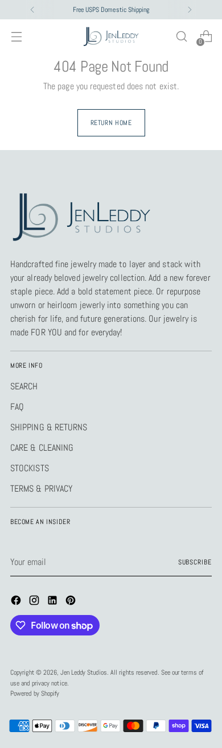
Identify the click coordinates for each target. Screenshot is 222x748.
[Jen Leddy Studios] (111, 36)
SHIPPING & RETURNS (48, 427)
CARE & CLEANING (41, 448)
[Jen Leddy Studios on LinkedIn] (53, 602)
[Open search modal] (181, 36)
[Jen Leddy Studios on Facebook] (17, 602)
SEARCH (24, 386)
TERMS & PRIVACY (41, 488)
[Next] (189, 9)
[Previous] (32, 9)
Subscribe (195, 562)
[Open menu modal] (16, 36)
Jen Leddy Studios (83, 672)
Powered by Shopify (34, 693)
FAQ (17, 407)
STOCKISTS (29, 468)
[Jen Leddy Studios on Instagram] (35, 602)
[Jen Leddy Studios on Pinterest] (72, 602)
